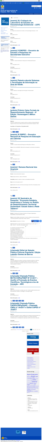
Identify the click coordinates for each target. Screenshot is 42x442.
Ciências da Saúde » (30, 360)
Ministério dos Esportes (34, 388)
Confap (31, 379)
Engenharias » (29, 365)
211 (39, 329)
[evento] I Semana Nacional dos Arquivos (23, 168)
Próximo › (23, 331)
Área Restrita (31, 13)
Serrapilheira (36, 391)
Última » (27, 331)
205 (27, 329)
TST (29, 392)
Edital (17, 273)
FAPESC (31, 383)
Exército (28, 383)
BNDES (28, 376)
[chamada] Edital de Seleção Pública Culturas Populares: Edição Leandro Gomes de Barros (25, 252)
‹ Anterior (20, 329)
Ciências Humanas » (30, 362)
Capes (17, 327)
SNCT (28, 392)
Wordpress (18, 440)
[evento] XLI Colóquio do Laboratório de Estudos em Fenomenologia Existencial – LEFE (25, 22)
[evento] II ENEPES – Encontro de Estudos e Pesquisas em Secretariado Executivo (24, 52)
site (19, 45)
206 (29, 329)
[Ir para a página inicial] (11, 18)
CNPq (17, 300)
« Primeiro (17, 329)
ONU (31, 389)
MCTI (35, 384)
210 (37, 329)
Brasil (3, 0)
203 (22, 329)
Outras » (28, 368)
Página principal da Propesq (4, 31)
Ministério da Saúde (31, 387)
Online (28, 389)
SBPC (33, 391)
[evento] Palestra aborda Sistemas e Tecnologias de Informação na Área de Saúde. (24, 82)
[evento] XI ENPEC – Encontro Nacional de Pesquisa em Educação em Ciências (25, 136)
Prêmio (17, 131)
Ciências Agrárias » (30, 357)
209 (35, 329)
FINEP (23, 300)
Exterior (34, 382)
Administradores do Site (37, 13)
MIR (37, 388)
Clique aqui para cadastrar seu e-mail (5, 48)
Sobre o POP (3, 29)
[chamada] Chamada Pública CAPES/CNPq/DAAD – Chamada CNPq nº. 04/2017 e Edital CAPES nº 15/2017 (25, 306)
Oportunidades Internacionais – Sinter (4, 33)
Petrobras (34, 389)
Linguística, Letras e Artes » (31, 366)
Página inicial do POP (4, 27)
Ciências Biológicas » (30, 358)
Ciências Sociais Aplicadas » (31, 364)
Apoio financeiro (32, 374)
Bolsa (30, 376)
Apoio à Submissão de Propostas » (4, 41)
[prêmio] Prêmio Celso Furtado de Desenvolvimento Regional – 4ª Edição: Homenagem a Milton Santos (24, 113)
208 (33, 329)
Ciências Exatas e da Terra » (31, 361)
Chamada (29, 378)
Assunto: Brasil (16, 17)
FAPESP (34, 383)
